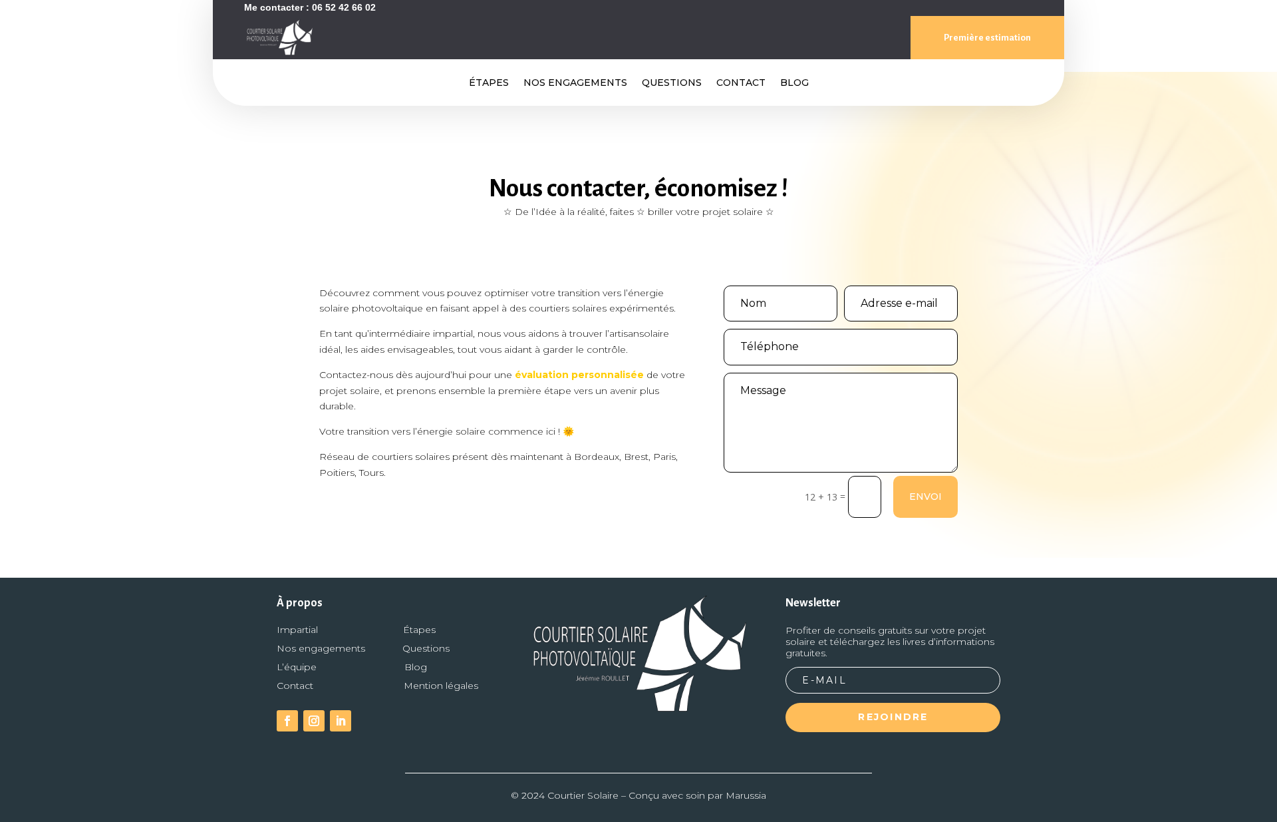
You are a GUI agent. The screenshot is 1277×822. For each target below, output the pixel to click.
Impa (297, 630)
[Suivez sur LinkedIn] (340, 720)
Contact (741, 83)
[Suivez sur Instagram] (314, 720)
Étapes (489, 83)
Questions (672, 83)
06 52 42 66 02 (344, 7)
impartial (453, 333)
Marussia (746, 795)
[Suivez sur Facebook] (287, 720)
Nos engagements (575, 83)
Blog (794, 83)
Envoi (925, 497)
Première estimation (987, 38)
